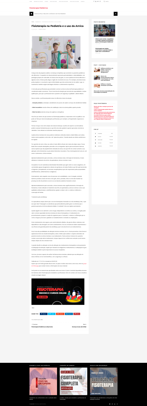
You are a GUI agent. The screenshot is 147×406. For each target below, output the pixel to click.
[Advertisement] (59, 347)
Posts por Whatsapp (63, 1)
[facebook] (109, 404)
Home (30, 1)
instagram (105, 139)
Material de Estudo (38, 1)
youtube (105, 142)
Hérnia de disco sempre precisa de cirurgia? (103, 107)
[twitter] (97, 1)
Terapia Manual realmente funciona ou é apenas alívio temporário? (104, 118)
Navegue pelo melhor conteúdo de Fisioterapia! (50, 13)
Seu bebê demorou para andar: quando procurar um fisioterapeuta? (104, 115)
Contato (82, 1)
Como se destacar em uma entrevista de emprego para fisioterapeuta (104, 112)
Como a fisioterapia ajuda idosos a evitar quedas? (103, 110)
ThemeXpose (37, 404)
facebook (105, 133)
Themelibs (43, 404)
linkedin (105, 146)
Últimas (46, 1)
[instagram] (100, 1)
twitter (105, 136)
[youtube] (95, 1)
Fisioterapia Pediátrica (38, 8)
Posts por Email (53, 1)
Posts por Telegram (74, 1)
